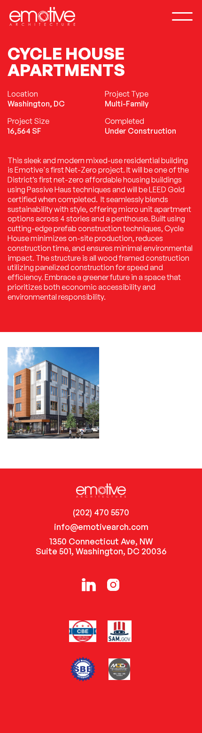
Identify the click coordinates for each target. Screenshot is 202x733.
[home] (42, 16)
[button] (182, 16)
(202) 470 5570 (101, 512)
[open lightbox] (53, 392)
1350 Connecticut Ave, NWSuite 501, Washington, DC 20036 (101, 546)
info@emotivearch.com (101, 527)
